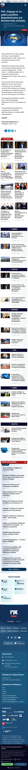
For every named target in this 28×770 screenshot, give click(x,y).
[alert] (14, 757)
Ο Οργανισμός (6, 678)
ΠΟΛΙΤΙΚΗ (24, 30)
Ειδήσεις (8, 628)
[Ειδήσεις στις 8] (7, 582)
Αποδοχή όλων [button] (7, 764)
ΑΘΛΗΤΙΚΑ (14, 424)
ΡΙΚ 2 (3, 689)
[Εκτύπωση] (15, 130)
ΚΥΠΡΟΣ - (4, 471)
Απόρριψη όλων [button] (20, 764)
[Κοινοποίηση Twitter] (9, 130)
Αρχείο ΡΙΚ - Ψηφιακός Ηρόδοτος (11, 680)
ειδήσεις (8, 1)
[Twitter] (11, 637)
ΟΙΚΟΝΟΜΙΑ (14, 310)
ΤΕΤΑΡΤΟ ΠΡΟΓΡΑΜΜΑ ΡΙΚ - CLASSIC (13, 701)
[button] (1, 759)
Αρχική (3, 628)
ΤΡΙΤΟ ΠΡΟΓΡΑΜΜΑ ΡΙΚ (9, 699)
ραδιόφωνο (22, 1)
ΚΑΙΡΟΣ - (4, 543)
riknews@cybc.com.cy (10, 660)
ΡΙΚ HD (4, 691)
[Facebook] (8, 637)
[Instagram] (15, 637)
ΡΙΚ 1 (3, 687)
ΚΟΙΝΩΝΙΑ (15, 229)
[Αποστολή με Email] (12, 130)
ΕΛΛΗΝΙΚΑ (10, 621)
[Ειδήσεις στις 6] (7, 590)
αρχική (3, 1)
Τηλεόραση (16, 628)
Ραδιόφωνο (24, 628)
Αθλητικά (3, 631)
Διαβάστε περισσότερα (5, 757)
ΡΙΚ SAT (4, 693)
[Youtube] (19, 637)
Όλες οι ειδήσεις (14, 569)
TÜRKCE (18, 621)
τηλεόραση (15, 1)
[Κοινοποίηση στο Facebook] (5, 130)
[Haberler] (20, 590)
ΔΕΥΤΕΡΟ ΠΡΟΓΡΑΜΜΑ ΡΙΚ (10, 697)
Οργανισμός (24, 631)
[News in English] (7, 598)
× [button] (26, 745)
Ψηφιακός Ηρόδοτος (13, 631)
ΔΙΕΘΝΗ (14, 388)
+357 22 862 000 (8, 657)
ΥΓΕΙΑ (14, 350)
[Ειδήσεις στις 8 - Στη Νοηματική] (20, 582)
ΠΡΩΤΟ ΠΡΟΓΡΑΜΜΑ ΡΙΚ (9, 695)
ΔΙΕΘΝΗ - (4, 519)
